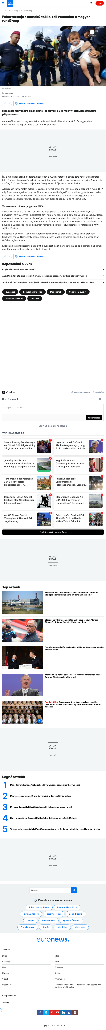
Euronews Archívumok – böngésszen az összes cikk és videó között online (78, 985)
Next (4, 967)
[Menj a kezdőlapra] (10, 3)
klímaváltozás (48, 920)
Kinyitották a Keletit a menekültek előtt (19, 269)
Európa (5, 956)
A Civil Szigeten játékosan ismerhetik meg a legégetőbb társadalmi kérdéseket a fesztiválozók (44, 276)
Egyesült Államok (71, 920)
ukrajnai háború (31, 914)
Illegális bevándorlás (32, 292)
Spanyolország (54, 914)
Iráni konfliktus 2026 (67, 907)
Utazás (46, 927)
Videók (5, 979)
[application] (53, 56)
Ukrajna (30, 920)
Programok (60, 979)
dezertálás (80, 927)
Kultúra (58, 973)
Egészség (59, 967)
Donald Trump (75, 914)
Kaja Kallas (62, 927)
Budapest (10, 292)
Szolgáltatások (9, 995)
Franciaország (28, 927)
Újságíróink (7, 984)
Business (6, 961)
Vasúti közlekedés (14, 298)
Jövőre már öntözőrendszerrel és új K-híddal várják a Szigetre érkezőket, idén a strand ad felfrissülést (48, 282)
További (6, 1002)
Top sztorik (11, 587)
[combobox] (53, 890)
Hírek (9, 11)
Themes (6, 949)
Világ (16, 11)
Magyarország (26, 11)
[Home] (3, 11)
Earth (57, 961)
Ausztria (35, 298)
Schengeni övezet (77, 292)
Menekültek (55, 292)
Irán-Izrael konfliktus (39, 907)
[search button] (74, 890)
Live (100, 3)
